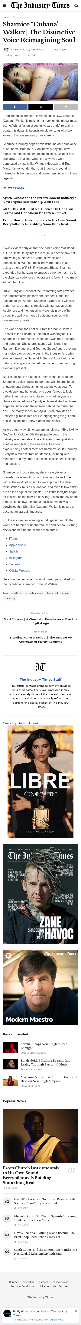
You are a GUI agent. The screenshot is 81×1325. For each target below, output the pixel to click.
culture (16, 593)
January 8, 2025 (32, 1069)
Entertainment (21, 17)
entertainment (34, 593)
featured (52, 593)
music (65, 593)
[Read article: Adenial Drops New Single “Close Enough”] (10, 1047)
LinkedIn (44, 1286)
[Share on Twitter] (40, 107)
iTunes (13, 538)
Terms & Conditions (22, 1286)
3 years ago (59, 49)
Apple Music (17, 545)
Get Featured (61, 1286)
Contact (14, 1282)
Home (6, 17)
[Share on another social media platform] (66, 107)
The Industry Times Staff (30, 49)
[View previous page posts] (37, 235)
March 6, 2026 (31, 1086)
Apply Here (56, 1319)
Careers (43, 1282)
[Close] (76, 1311)
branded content (48, 685)
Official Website (19, 570)
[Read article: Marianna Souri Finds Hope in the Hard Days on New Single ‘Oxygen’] (10, 1080)
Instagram (15, 557)
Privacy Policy (60, 1282)
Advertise (28, 1282)
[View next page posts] (44, 235)
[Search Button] (76, 5)
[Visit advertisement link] (40, 781)
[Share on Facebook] (15, 107)
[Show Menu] (4, 5)
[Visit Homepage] (40, 5)
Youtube (14, 564)
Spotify (13, 551)
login (15, 723)
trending (10, 598)
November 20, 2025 (34, 1053)
